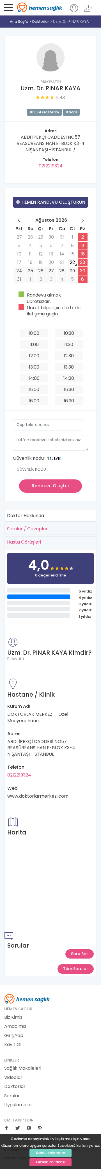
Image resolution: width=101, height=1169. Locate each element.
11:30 (68, 344)
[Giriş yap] (74, 11)
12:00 (34, 356)
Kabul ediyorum (50, 1152)
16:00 (34, 401)
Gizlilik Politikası (50, 1162)
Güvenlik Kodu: (29, 458)
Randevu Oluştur (50, 486)
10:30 (69, 333)
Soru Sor (79, 954)
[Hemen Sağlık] (27, 998)
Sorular (12, 1096)
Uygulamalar (18, 1105)
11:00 (34, 344)
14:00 (34, 378)
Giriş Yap (13, 1036)
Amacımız (15, 1026)
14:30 (68, 378)
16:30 (69, 401)
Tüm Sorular (75, 968)
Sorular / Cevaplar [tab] (27, 529)
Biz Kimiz (13, 1017)
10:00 (34, 333)
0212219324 (51, 166)
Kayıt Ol (12, 1045)
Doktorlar (40, 21)
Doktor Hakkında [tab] (25, 515)
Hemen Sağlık (40, 7)
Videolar (13, 1077)
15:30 (69, 389)
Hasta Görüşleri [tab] (24, 542)
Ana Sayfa (19, 21)
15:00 (34, 389)
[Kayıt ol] (88, 11)
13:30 (69, 367)
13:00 (34, 367)
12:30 (69, 356)
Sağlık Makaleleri (22, 1068)
